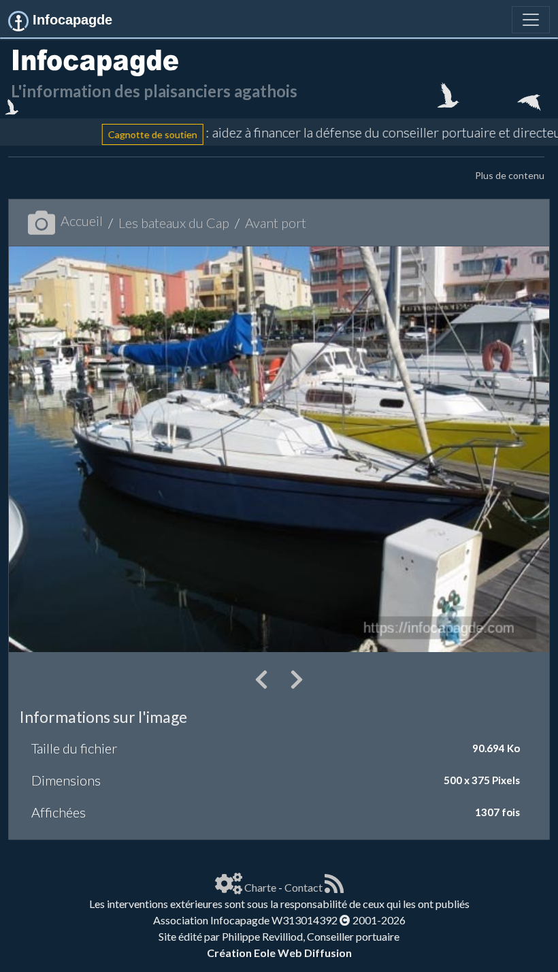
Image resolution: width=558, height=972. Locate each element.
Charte (260, 887)
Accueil (82, 220)
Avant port (275, 222)
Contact (303, 887)
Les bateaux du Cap (173, 222)
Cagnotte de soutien (131, 134)
